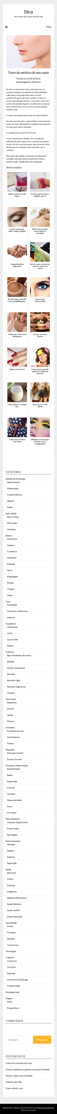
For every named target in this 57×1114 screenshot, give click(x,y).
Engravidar (12, 781)
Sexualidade (11, 923)
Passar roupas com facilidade (19, 1075)
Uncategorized (12, 992)
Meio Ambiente (13, 819)
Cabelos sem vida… (14, 1082)
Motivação (12, 523)
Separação (12, 863)
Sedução (11, 938)
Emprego (11, 973)
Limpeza (11, 617)
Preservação (13, 828)
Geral (9, 570)
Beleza (9, 535)
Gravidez (11, 794)
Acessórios (12, 539)
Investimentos (13, 737)
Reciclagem (12, 834)
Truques (11, 589)
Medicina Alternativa (16, 898)
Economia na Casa (15, 731)
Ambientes (12, 702)
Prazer (10, 926)
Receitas (11, 674)
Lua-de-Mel (12, 639)
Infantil (10, 708)
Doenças (11, 885)
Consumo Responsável (17, 822)
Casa (8, 601)
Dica (28, 11)
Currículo (11, 967)
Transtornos (13, 945)
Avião (9, 1001)
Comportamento (14, 494)
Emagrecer (12, 891)
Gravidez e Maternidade (17, 765)
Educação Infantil (15, 753)
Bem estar (11, 873)
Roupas (10, 582)
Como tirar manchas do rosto (19, 1063)
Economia (10, 727)
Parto (9, 806)
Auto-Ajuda (11, 513)
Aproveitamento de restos (19, 655)
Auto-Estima (13, 517)
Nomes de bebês (14, 800)
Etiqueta (11, 564)
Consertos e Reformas (17, 611)
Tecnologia (11, 951)
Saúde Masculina (14, 916)
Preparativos (13, 1008)
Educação (10, 749)
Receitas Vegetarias (16, 686)
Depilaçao (11, 557)
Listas (10, 633)
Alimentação (13, 488)
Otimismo (11, 529)
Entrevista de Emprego (17, 979)
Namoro (11, 850)
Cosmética (12, 551)
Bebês (10, 775)
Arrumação (12, 605)
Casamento (11, 623)
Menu (49, 26)
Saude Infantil (13, 910)
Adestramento (13, 482)
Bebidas (10, 661)
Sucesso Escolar (14, 759)
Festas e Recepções (16, 668)
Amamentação (13, 769)
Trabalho (10, 957)
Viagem (9, 998)
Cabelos (11, 545)
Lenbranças (12, 627)
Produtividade (13, 986)
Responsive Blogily (46, 1108)
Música (10, 645)
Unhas (10, 595)
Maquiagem (12, 576)
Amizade (11, 844)
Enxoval (11, 787)
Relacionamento (13, 841)
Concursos (12, 961)
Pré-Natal (11, 812)
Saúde (10, 507)
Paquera (11, 857)
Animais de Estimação (15, 479)
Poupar (10, 743)
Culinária (10, 652)
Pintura (10, 721)
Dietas (10, 879)
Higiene (10, 501)
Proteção (11, 932)
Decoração (11, 699)
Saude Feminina (14, 904)
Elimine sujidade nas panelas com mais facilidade (28, 1069)
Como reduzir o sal (14, 1088)
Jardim (10, 715)
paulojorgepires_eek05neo (28, 82)
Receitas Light (13, 680)
